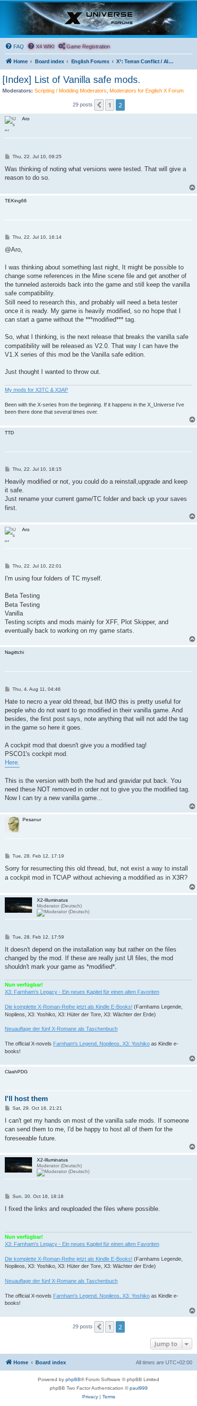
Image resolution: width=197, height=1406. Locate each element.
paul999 (139, 1388)
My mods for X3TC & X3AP (36, 390)
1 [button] (109, 105)
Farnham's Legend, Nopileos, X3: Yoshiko (101, 1043)
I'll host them (26, 1098)
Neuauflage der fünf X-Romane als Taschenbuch (61, 1029)
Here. (12, 762)
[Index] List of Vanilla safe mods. (71, 79)
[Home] (98, 18)
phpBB (73, 1379)
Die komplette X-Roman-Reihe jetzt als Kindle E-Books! (68, 1007)
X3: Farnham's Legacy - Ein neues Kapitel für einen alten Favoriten (82, 992)
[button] (99, 105)
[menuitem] (14, 46)
